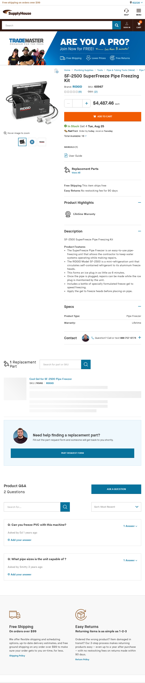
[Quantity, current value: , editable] (77, 103)
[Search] (116, 25)
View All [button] (76, 172)
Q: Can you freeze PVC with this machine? (37, 525)
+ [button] (139, 337)
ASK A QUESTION (116, 489)
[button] (73, 92)
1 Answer (129, 526)
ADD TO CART (104, 116)
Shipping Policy (17, 655)
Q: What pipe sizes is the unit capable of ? (37, 559)
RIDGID (77, 87)
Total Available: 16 (74, 136)
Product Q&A (15, 486)
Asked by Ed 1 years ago (22, 532)
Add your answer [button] (21, 540)
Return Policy (82, 659)
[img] (71, 92)
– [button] (139, 202)
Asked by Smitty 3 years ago (25, 567)
